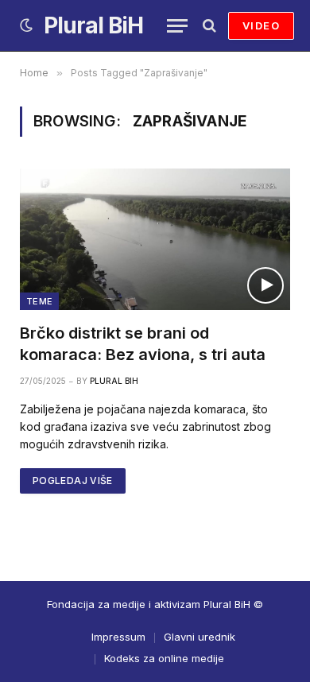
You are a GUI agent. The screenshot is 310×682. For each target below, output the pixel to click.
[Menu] (177, 26)
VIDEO (261, 25)
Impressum (118, 636)
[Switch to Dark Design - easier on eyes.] (26, 25)
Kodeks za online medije (164, 658)
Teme (39, 301)
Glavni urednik (199, 636)
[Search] (208, 26)
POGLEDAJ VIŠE (73, 480)
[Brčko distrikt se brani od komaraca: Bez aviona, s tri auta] (155, 239)
